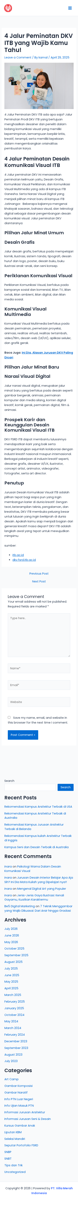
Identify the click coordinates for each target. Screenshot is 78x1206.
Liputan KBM (13, 1132)
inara (8, 866)
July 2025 (11, 968)
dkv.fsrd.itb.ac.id (24, 560)
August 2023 (13, 1055)
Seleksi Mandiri (14, 1139)
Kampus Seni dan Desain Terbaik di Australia (36, 847)
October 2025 (14, 949)
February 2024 (14, 1035)
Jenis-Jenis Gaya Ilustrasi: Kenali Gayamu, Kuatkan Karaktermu (34, 897)
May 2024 (11, 1021)
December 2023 (15, 1041)
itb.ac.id (18, 555)
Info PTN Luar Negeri (18, 1099)
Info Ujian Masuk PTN (19, 1106)
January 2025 (14, 1008)
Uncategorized (15, 1172)
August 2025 (13, 962)
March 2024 (12, 1028)
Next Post (39, 581)
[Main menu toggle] (70, 8)
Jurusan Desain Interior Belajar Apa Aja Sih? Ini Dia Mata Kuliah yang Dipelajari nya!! (38, 880)
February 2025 (14, 1002)
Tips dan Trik (13, 1165)
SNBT (8, 1159)
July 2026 (11, 929)
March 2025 (12, 995)
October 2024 (14, 1015)
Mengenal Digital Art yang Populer (41, 889)
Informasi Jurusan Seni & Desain (27, 1119)
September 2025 (16, 955)
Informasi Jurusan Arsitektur (24, 1112)
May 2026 (11, 942)
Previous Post (39, 573)
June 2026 (11, 935)
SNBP (7, 1152)
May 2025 (11, 982)
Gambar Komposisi (18, 1086)
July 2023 (11, 1061)
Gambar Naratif (16, 1092)
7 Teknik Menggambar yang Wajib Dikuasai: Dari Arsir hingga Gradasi (38, 908)
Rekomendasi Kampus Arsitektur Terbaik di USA (38, 807)
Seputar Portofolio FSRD (21, 1145)
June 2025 (11, 975)
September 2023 (16, 1048)
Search (9, 781)
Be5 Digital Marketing (19, 906)
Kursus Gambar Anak (19, 1126)
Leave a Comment (17, 57)
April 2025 (11, 988)
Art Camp (11, 1079)
